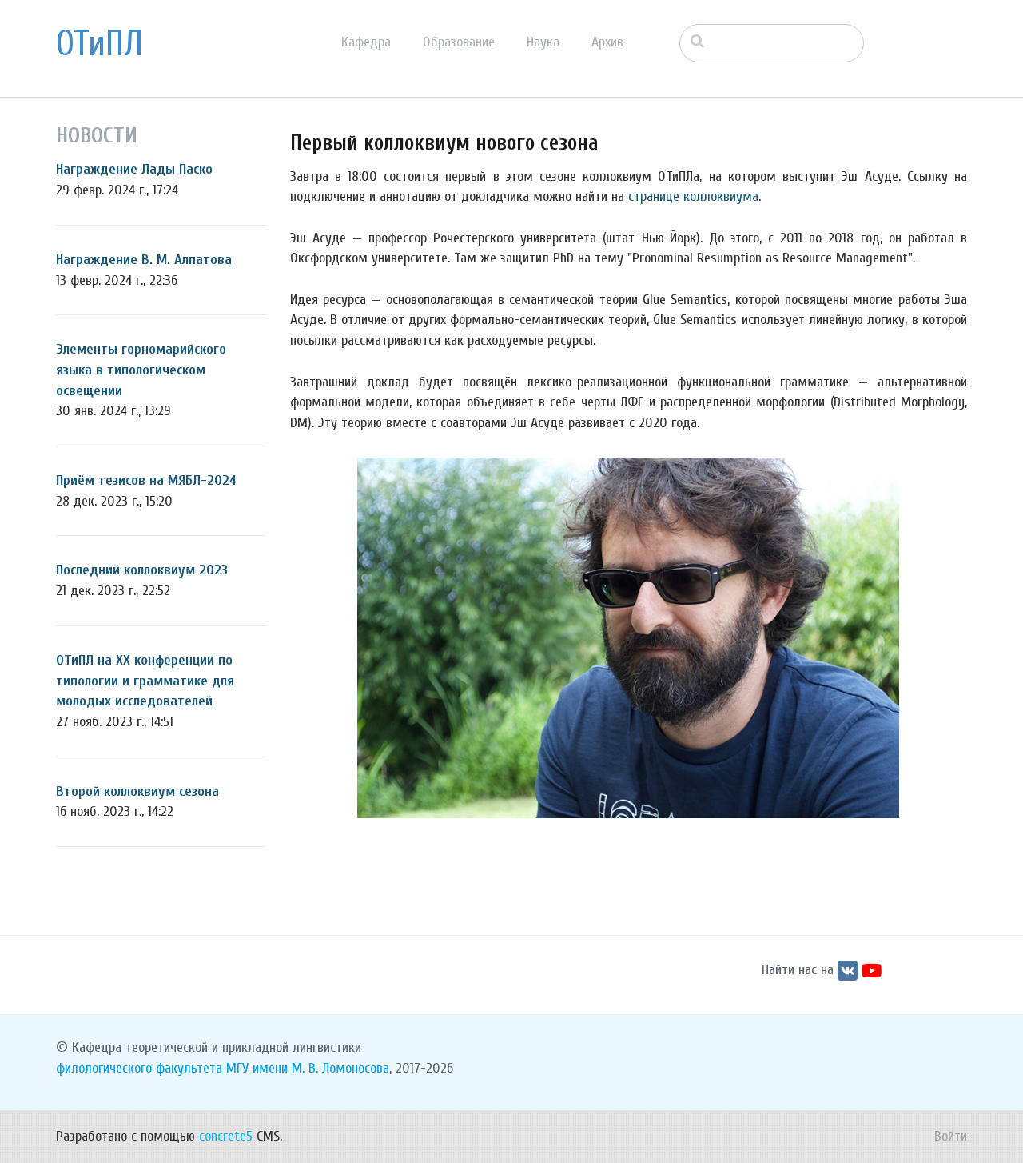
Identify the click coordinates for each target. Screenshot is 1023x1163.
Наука (543, 42)
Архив (607, 42)
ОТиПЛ (99, 44)
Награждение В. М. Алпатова (144, 259)
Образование (459, 42)
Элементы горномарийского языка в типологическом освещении (141, 369)
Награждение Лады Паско (134, 169)
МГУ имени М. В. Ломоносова (307, 1068)
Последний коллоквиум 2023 (142, 570)
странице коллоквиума (693, 196)
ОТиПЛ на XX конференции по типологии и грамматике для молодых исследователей (145, 680)
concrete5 (226, 1136)
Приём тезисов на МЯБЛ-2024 (146, 480)
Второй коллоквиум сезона (137, 791)
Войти (950, 1136)
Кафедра (366, 42)
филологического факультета (139, 1068)
